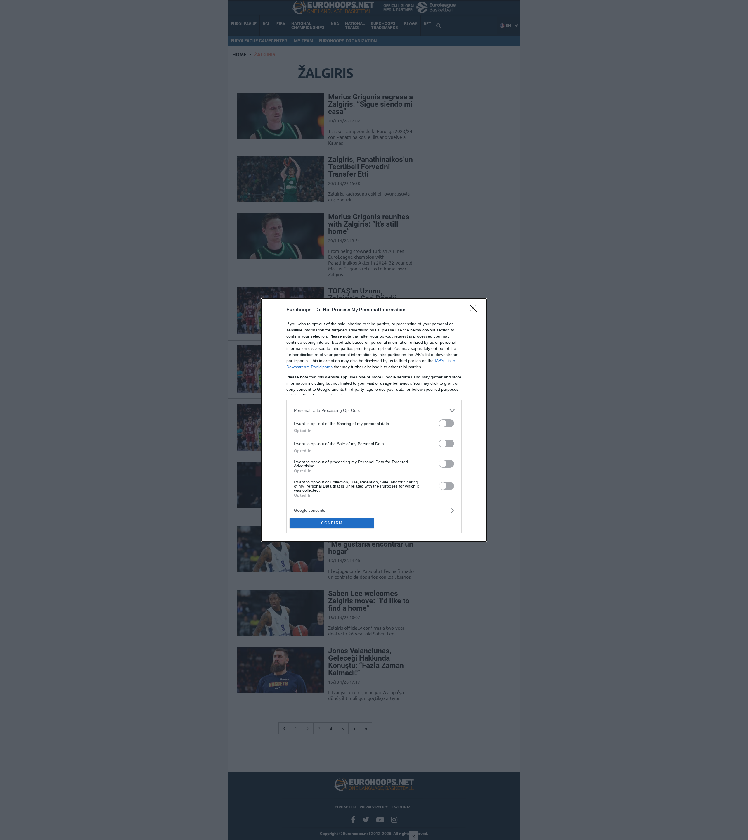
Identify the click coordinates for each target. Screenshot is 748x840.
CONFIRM (332, 523)
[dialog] (374, 420)
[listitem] (374, 410)
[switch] (446, 423)
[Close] (475, 310)
